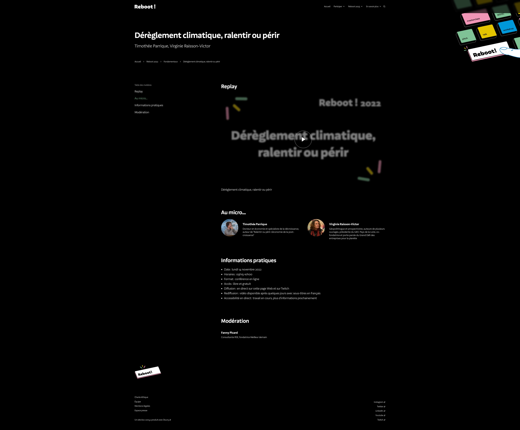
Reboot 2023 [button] (354, 6)
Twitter (380, 406)
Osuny (166, 419)
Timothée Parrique (255, 224)
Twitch (380, 419)
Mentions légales (142, 406)
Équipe (138, 401)
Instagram (378, 402)
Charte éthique (141, 397)
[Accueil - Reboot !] (145, 6)
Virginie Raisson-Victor (344, 224)
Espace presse (141, 410)
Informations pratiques (149, 105)
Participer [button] (338, 6)
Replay (139, 91)
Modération (142, 112)
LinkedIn (379, 410)
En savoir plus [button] (372, 6)
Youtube (379, 415)
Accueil (327, 6)
